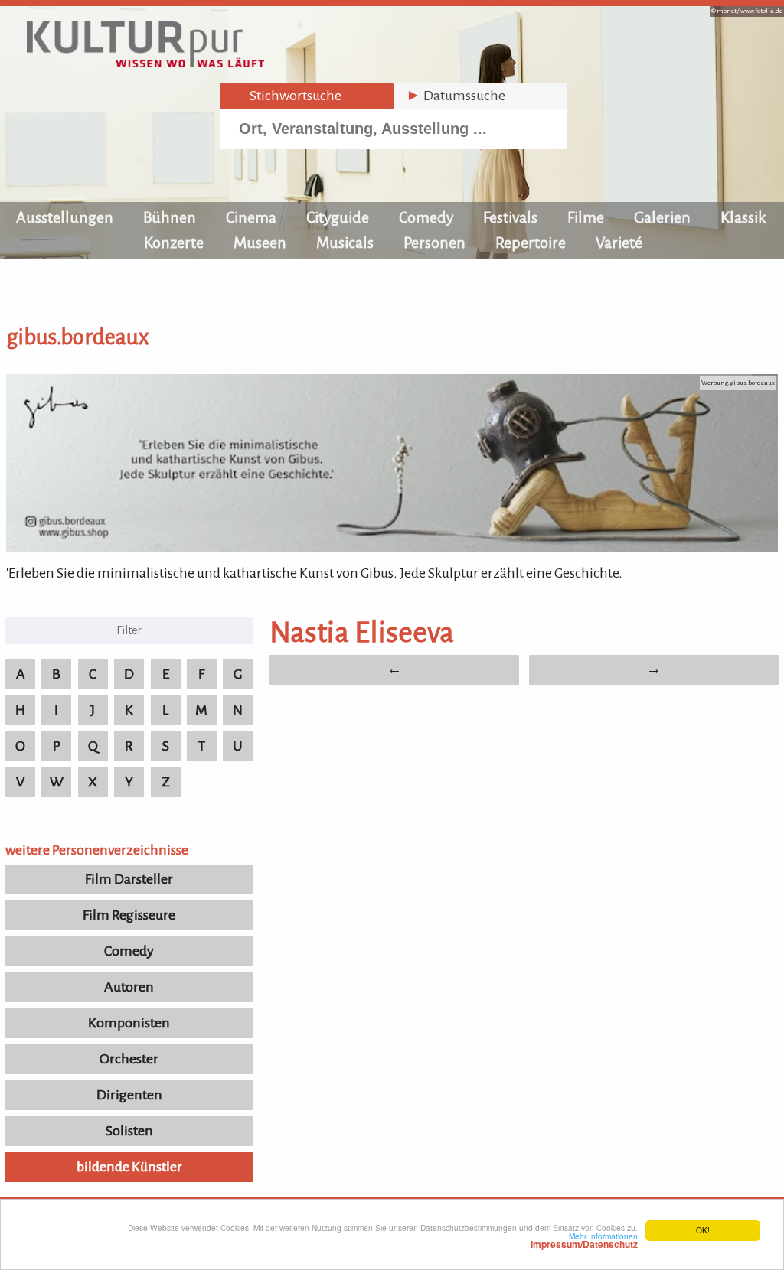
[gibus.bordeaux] (392, 547)
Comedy (426, 217)
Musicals (345, 242)
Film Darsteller (129, 879)
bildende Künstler (129, 1166)
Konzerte (174, 242)
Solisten (129, 1130)
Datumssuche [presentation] (455, 95)
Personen (434, 242)
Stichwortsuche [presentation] (286, 95)
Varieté (619, 242)
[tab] (307, 96)
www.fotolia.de (761, 11)
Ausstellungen (64, 217)
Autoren (129, 987)
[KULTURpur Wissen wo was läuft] (145, 62)
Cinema (251, 217)
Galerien (662, 217)
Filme (585, 217)
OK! (703, 1230)
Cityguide (337, 217)
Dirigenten (129, 1094)
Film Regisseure (129, 915)
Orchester (129, 1058)
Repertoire (530, 242)
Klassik (743, 217)
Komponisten (129, 1023)
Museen (260, 242)
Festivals (510, 217)
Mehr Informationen (584, 1240)
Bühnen (169, 217)
